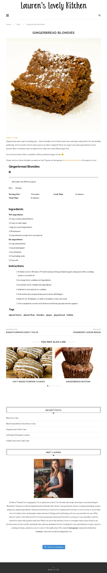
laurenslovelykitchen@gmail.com (58, 531)
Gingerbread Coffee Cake (16, 429)
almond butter (15, 315)
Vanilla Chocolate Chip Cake (17, 440)
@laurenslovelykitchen (72, 160)
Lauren (33, 181)
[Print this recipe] (10, 172)
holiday (70, 315)
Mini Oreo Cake (12, 418)
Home (8, 24)
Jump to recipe (12, 137)
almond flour (29, 315)
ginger (49, 315)
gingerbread (59, 315)
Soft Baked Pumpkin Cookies (29, 382)
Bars (18, 24)
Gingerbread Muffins (78, 382)
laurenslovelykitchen (87, 528)
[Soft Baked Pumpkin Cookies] (28, 362)
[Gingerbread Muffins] (78, 362)
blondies (40, 315)
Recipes (19, 188)
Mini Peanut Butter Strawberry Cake (21, 423)
